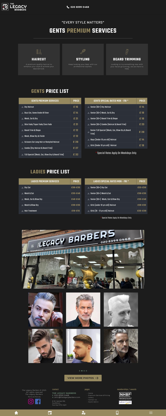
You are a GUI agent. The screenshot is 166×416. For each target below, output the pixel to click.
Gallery (91, 397)
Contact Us (92, 400)
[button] (83, 407)
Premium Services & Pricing (99, 395)
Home (90, 393)
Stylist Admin (93, 402)
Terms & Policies (34, 397)
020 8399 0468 (61, 395)
